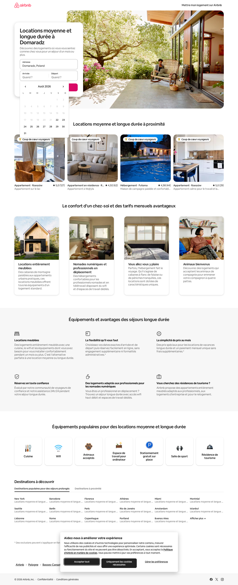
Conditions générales (67, 579)
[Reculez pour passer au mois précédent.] (25, 87)
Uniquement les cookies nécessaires (119, 563)
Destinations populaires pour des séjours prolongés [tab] (42, 488)
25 (31, 126)
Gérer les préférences (156, 561)
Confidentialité (45, 579)
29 (57, 126)
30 (63, 126)
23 (63, 119)
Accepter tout (81, 561)
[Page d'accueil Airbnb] (22, 5)
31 (25, 133)
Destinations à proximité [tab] (88, 488)
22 (57, 119)
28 (50, 126)
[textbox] (34, 77)
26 (37, 126)
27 (44, 126)
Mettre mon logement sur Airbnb (202, 5)
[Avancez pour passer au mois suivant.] (63, 87)
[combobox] (48, 66)
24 (25, 126)
